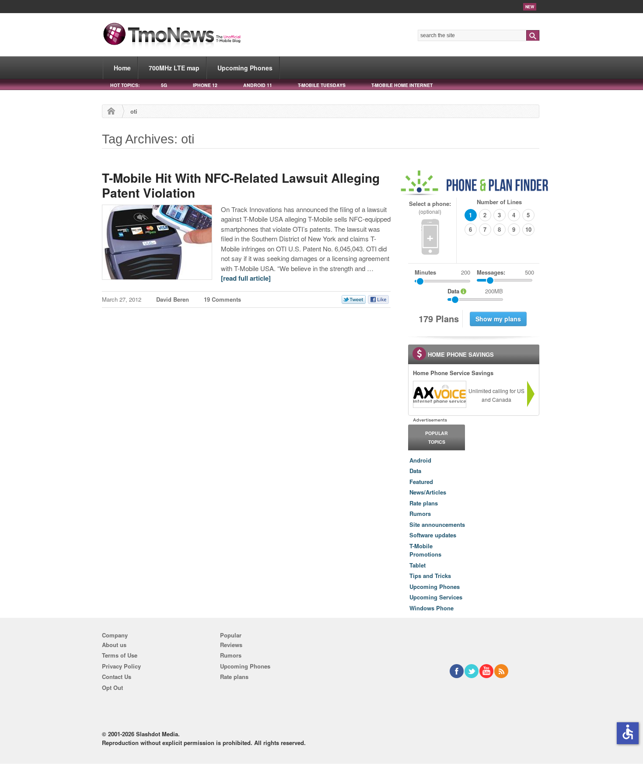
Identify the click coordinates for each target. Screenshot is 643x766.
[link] (439, 394)
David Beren (172, 299)
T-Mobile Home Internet (402, 85)
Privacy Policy (121, 666)
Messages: (505, 272)
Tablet (417, 565)
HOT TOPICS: (125, 85)
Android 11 (257, 85)
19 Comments (222, 299)
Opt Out (112, 687)
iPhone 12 (205, 85)
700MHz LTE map (174, 67)
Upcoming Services (435, 597)
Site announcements (437, 524)
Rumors (420, 513)
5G (164, 85)
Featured (421, 481)
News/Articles (427, 492)
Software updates (432, 535)
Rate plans (423, 503)
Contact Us (116, 676)
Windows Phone (431, 608)
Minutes (425, 272)
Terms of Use (119, 655)
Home (122, 67)
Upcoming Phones (245, 67)
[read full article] (246, 278)
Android (420, 460)
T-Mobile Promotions (425, 550)
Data (415, 471)
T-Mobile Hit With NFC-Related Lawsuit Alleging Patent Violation (241, 185)
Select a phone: (430, 207)
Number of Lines (499, 202)
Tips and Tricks (430, 575)
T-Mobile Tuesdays (322, 85)
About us (114, 645)
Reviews (231, 645)
